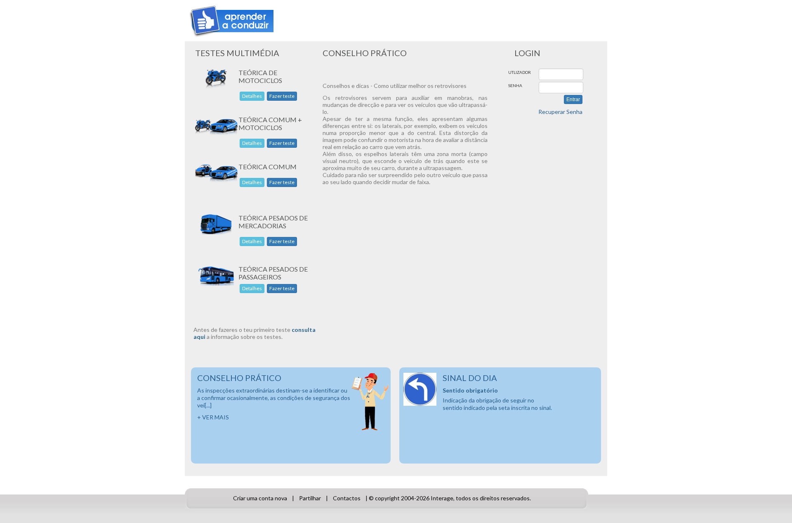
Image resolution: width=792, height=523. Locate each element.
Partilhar (310, 498)
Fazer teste (282, 96)
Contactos (347, 498)
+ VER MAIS (213, 417)
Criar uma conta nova (260, 498)
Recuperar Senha (560, 111)
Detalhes (252, 96)
